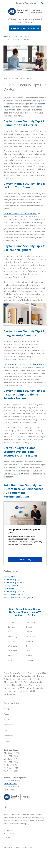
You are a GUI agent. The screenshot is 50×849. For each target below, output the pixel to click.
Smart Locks (8, 588)
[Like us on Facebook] (5, 808)
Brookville (29, 627)
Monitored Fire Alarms (13, 594)
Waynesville (12, 646)
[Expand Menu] (25, 16)
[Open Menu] (4, 3)
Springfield (12, 622)
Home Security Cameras (13, 591)
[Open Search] (42, 3)
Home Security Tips (11, 579)
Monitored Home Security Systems (18, 597)
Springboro (12, 627)
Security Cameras (11, 585)
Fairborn (29, 632)
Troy (27, 646)
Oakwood (29, 660)
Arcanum (29, 641)
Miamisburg (12, 636)
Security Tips (9, 576)
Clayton (11, 660)
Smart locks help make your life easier (20, 213)
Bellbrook (11, 655)
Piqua (10, 632)
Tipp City (11, 641)
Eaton (28, 651)
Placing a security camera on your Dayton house (24, 364)
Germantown (31, 636)
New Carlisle (30, 622)
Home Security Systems (13, 582)
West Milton (12, 651)
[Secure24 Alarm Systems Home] (25, 11)
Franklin (29, 655)
